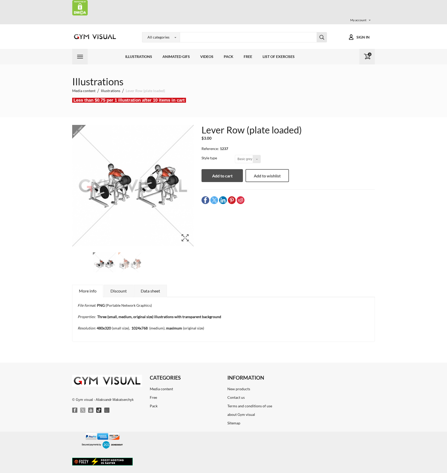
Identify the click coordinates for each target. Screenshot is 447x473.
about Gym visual (241, 414)
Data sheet (150, 290)
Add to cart (222, 175)
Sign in (363, 37)
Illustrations (138, 56)
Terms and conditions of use (249, 406)
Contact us (236, 397)
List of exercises (279, 56)
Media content (161, 389)
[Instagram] (107, 410)
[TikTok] (99, 410)
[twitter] (214, 200)
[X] (83, 410)
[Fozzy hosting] (102, 461)
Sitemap (233, 423)
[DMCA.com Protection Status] (80, 7)
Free (248, 56)
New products (238, 389)
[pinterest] (232, 200)
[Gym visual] (94, 36)
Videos (206, 56)
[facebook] (205, 200)
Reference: (210, 148)
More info (87, 290)
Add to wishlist (267, 175)
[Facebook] (75, 410)
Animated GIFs (176, 56)
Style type (210, 158)
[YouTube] (91, 410)
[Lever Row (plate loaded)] (104, 264)
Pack (228, 56)
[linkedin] (223, 200)
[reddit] (240, 200)
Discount (118, 290)
